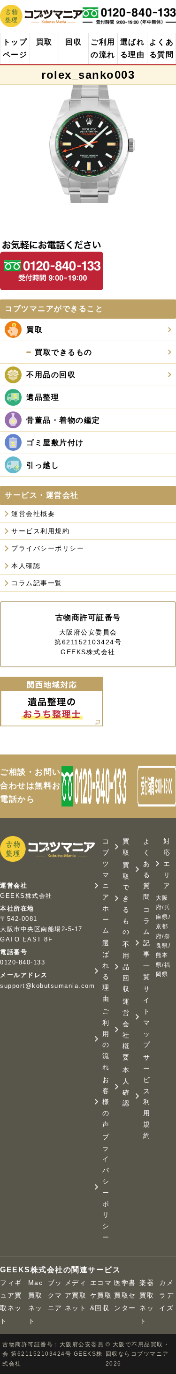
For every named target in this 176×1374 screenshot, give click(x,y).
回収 (73, 42)
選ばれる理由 (132, 48)
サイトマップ (147, 1016)
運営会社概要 (33, 513)
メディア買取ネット (76, 1295)
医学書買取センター (125, 1295)
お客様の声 (106, 1102)
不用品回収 (126, 967)
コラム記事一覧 (36, 583)
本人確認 (25, 565)
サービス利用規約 (40, 531)
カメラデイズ (166, 1295)
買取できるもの (126, 898)
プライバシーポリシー (47, 548)
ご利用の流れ (103, 48)
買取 (44, 42)
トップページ (15, 48)
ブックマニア (55, 1295)
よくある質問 (161, 48)
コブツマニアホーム (106, 885)
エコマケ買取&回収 (101, 1295)
